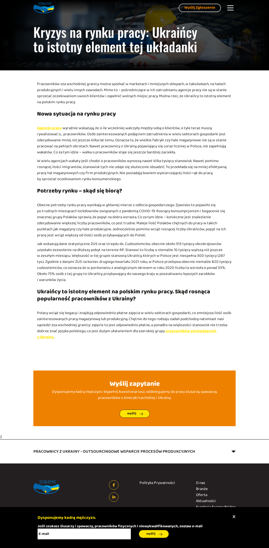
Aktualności (206, 501)
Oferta (201, 495)
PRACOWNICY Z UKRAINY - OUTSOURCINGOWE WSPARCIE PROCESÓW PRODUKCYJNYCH (114, 451)
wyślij (131, 413)
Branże (202, 489)
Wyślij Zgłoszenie (199, 7)
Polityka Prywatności (157, 483)
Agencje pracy (49, 128)
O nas (200, 483)
